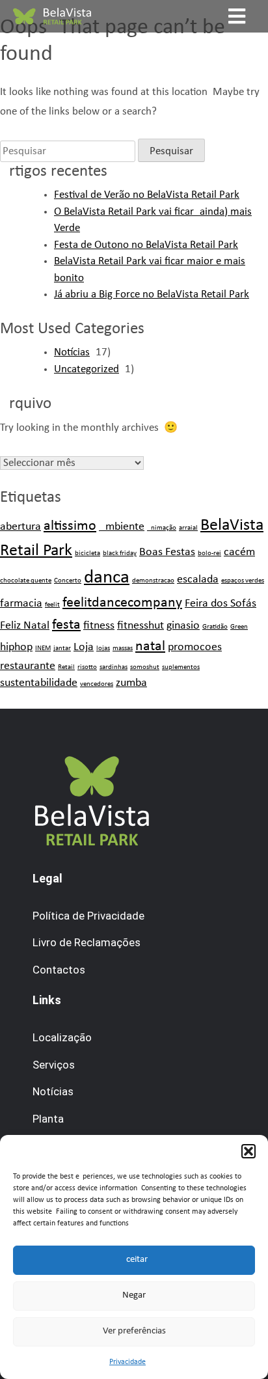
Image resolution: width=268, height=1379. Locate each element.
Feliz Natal (24, 625)
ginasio (183, 625)
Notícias (72, 352)
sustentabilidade (38, 683)
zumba (131, 683)
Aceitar (134, 1259)
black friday (120, 553)
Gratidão (215, 627)
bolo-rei (209, 553)
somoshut (144, 667)
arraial (188, 528)
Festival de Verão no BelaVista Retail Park (146, 194)
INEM (43, 648)
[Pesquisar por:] (67, 152)
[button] (248, 1151)
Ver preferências (134, 1331)
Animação (161, 528)
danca (106, 577)
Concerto (67, 580)
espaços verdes (242, 580)
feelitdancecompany (122, 602)
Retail (66, 667)
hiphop (16, 647)
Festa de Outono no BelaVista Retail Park (146, 245)
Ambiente (121, 526)
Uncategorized (86, 369)
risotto (87, 667)
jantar (62, 648)
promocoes (195, 647)
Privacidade (127, 1362)
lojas (103, 648)
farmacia (21, 603)
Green (239, 627)
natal (150, 646)
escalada (198, 579)
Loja (84, 647)
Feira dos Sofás (220, 603)
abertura (20, 526)
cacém (239, 552)
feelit (52, 604)
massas (123, 648)
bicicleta (87, 553)
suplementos (181, 667)
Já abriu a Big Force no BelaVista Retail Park (151, 294)
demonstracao (153, 580)
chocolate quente (25, 580)
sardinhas (113, 667)
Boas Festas (167, 552)
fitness (98, 625)
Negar (134, 1295)
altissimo (70, 526)
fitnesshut (140, 625)
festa (66, 625)
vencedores (96, 684)
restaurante (27, 666)
